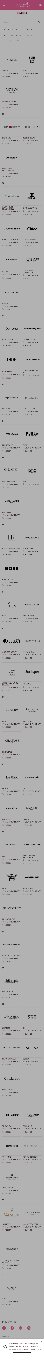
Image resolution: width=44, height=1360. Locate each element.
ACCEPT (22, 1354)
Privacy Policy (36, 1349)
